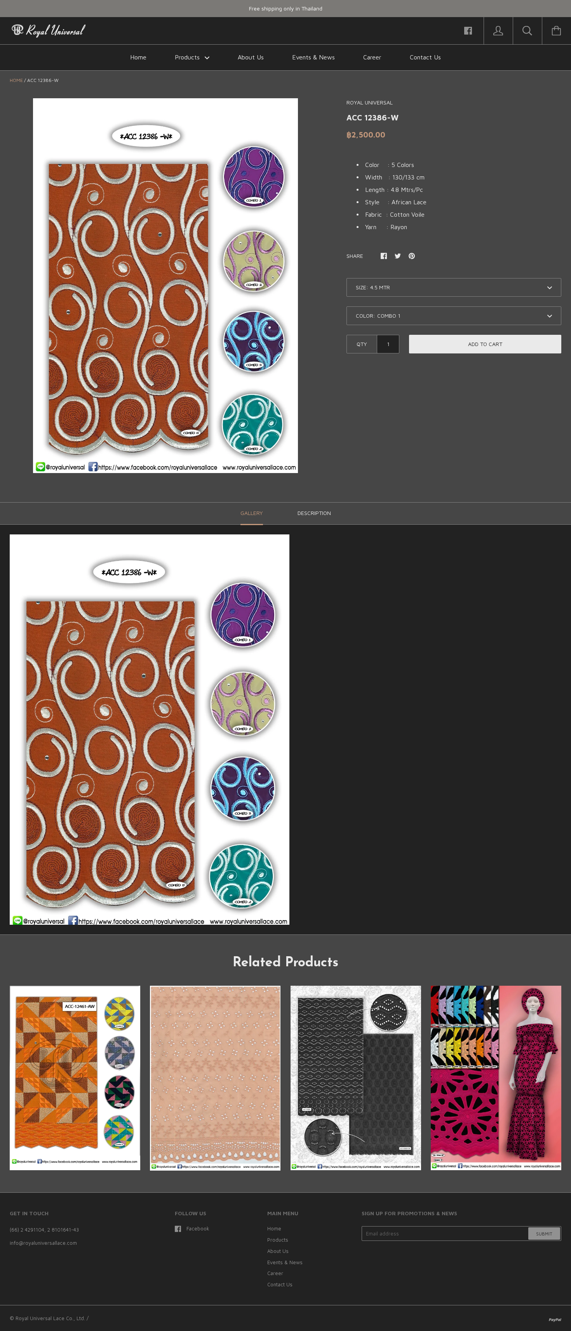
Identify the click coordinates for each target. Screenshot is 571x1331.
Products (188, 57)
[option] (165, 285)
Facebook (197, 1228)
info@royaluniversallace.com (43, 1243)
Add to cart (485, 344)
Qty (362, 344)
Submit (544, 1233)
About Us (251, 57)
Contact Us (425, 57)
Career (372, 57)
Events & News (313, 57)
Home (138, 57)
